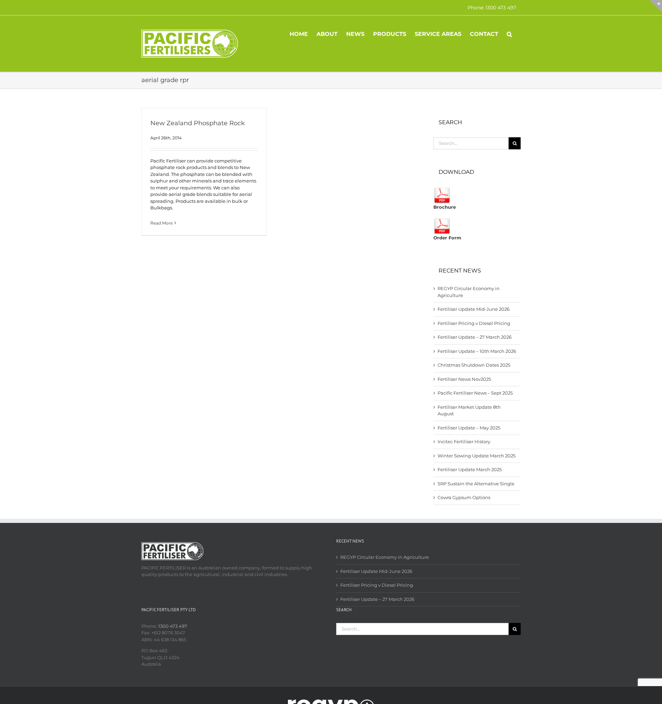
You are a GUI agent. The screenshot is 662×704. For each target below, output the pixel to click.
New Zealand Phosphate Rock (197, 123)
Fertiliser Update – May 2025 (469, 427)
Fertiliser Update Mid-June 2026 (474, 309)
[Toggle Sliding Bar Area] (656, 6)
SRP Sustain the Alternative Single (476, 483)
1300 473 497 (172, 626)
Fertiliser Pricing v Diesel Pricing (474, 323)
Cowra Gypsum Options (464, 497)
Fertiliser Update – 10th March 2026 (477, 351)
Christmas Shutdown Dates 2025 (474, 365)
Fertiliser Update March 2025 (470, 469)
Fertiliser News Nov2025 (464, 379)
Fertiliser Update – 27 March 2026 (475, 337)
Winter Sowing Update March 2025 (476, 455)
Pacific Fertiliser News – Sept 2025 (475, 393)
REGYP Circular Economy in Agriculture (384, 557)
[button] (509, 33)
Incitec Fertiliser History (464, 441)
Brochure (444, 207)
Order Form (447, 237)
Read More (161, 223)
